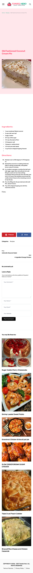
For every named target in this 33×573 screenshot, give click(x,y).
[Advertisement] (16, 31)
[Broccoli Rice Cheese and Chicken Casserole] (16, 531)
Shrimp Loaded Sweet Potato (13, 414)
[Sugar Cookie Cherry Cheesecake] (16, 352)
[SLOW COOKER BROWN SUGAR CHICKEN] (16, 452)
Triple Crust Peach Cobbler (12, 514)
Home (3, 12)
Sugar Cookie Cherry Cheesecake (14, 370)
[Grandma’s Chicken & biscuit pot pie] (16, 427)
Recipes (7, 12)
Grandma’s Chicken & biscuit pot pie (15, 439)
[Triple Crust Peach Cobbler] (16, 490)
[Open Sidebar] (3, 4)
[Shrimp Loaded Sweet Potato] (16, 392)
